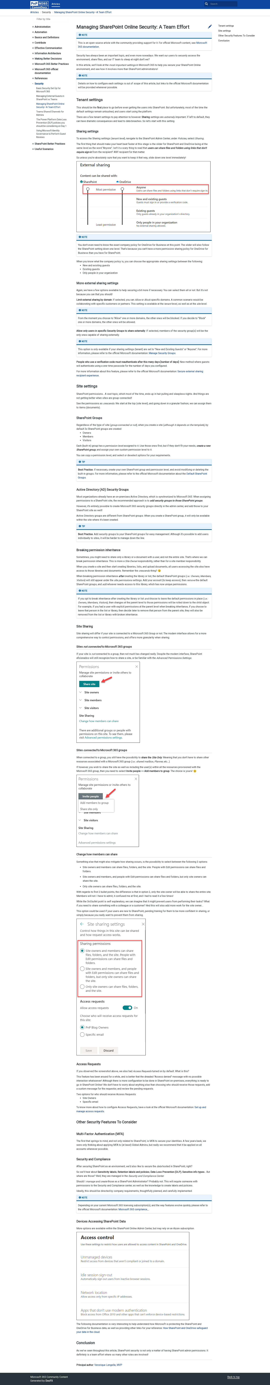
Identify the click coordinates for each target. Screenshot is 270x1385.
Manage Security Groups (162, 353)
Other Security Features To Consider (236, 35)
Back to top (233, 1376)
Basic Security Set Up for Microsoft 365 (48, 90)
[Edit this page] (210, 27)
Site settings (224, 31)
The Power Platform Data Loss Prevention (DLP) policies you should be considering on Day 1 (51, 122)
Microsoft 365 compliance (132, 1209)
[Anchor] (74, 100)
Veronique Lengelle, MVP (108, 1364)
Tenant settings (226, 26)
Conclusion (224, 40)
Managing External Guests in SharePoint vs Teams (50, 98)
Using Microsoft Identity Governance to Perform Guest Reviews (51, 133)
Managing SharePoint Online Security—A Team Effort (82, 12)
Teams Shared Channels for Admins (50, 113)
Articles (56, 3)
